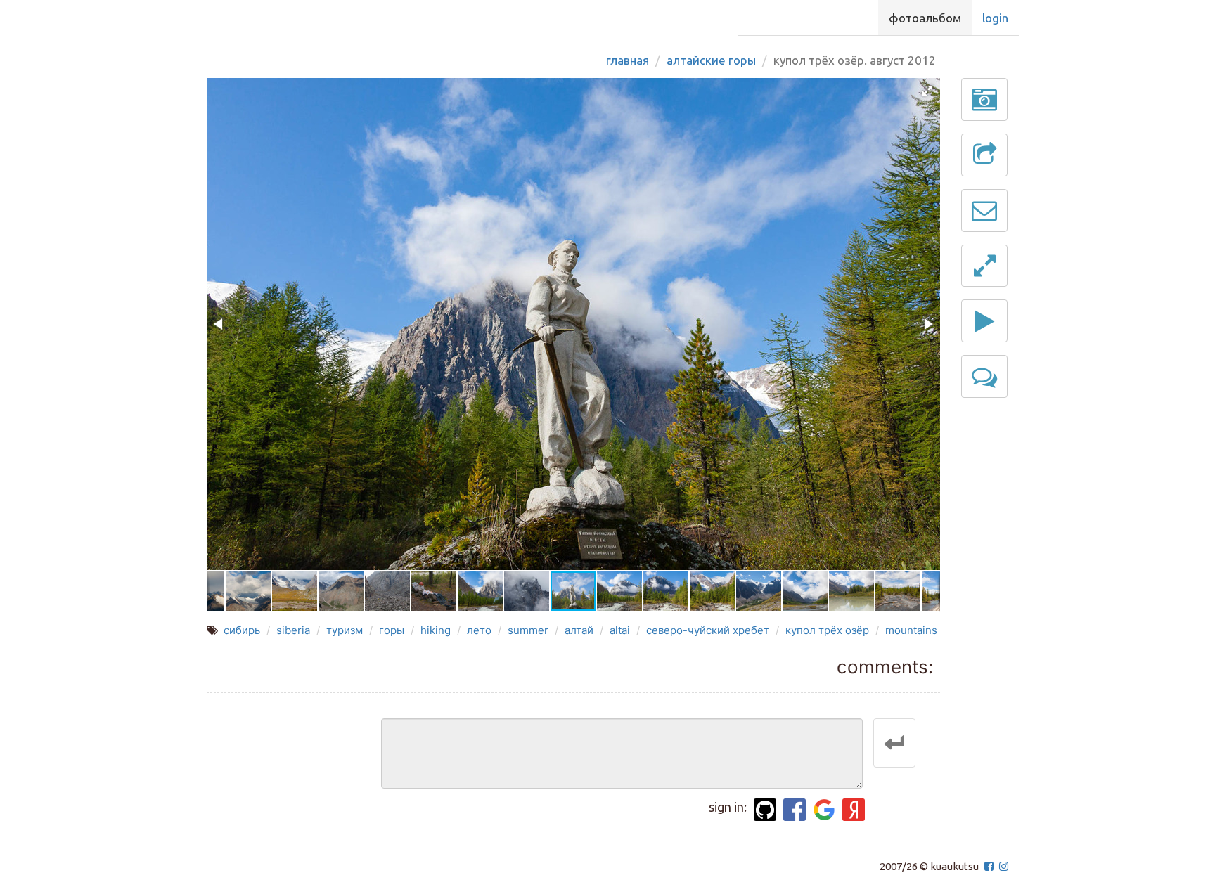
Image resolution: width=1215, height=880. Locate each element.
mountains (911, 630)
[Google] (824, 809)
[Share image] (984, 155)
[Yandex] (853, 809)
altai (620, 630)
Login (995, 18)
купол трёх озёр (827, 630)
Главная (627, 60)
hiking (435, 630)
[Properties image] (984, 99)
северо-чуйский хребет (707, 630)
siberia (293, 630)
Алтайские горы (711, 60)
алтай (579, 630)
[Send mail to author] (984, 210)
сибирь (242, 630)
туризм (344, 630)
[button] (927, 90)
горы (391, 630)
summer (528, 630)
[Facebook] (794, 809)
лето (479, 630)
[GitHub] (765, 809)
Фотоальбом (925, 18)
